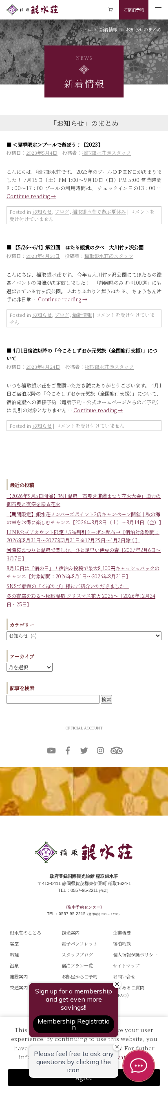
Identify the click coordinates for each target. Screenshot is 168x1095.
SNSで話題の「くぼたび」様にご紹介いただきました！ (68, 586)
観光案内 (71, 932)
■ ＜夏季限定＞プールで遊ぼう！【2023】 (55, 144)
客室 (14, 943)
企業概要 (122, 932)
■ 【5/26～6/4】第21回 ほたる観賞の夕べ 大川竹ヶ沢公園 (75, 247)
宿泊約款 (122, 943)
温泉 (14, 965)
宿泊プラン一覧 (77, 965)
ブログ (62, 211)
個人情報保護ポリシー (135, 954)
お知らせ (42, 211)
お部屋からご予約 (79, 976)
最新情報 (82, 314)
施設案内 (19, 976)
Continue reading (31, 196)
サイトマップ (126, 965)
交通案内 (19, 987)
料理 (14, 954)
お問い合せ (124, 976)
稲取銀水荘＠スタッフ (106, 152)
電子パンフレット (79, 943)
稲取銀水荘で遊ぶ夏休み (99, 211)
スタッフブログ (77, 954)
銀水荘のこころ (25, 932)
